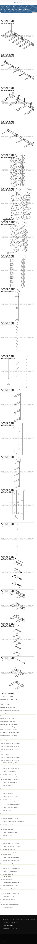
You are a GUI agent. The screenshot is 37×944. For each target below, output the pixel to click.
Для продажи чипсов (5, 799)
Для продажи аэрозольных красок (9, 818)
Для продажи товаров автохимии (9, 807)
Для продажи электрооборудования (9, 857)
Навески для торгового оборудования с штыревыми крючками (17, 305)
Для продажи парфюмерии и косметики (10, 846)
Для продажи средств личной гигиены (10, 868)
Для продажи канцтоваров (7, 829)
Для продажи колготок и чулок (8, 841)
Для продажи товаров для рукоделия (10, 860)
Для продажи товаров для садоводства (10, 863)
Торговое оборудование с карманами (10, 741)
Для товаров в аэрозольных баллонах (10, 882)
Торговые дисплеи (5, 704)
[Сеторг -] (18, 2)
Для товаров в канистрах (6, 879)
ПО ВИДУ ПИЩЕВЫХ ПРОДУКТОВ (9, 763)
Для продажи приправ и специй (8, 777)
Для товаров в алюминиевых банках (9, 904)
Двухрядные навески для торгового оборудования (17, 573)
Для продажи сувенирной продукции (10, 866)
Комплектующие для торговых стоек (9, 710)
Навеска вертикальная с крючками (17, 301)
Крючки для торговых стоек (7, 718)
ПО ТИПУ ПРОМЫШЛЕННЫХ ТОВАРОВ (10, 804)
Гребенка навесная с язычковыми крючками (17, 33)
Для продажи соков (5, 791)
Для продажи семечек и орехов (8, 782)
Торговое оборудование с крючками (10, 746)
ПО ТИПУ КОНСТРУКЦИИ (7, 696)
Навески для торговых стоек (7, 721)
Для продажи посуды (5, 854)
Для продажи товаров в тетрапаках (9, 796)
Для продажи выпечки (6, 765)
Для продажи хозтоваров (6, 874)
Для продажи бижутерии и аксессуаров (10, 813)
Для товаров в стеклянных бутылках (9, 893)
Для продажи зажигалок (6, 827)
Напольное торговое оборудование (9, 727)
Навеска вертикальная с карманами (17, 167)
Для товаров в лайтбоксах (7, 896)
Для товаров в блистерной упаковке (9, 888)
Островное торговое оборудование (9, 732)
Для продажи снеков (5, 788)
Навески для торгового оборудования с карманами (17, 171)
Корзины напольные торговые (8, 716)
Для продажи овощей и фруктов (8, 771)
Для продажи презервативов (7, 849)
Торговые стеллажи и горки (7, 752)
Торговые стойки (4, 754)
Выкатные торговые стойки (7, 702)
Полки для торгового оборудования (9, 735)
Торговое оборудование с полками (9, 749)
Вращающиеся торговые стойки (8, 699)
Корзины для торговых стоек (7, 713)
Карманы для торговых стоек (7, 707)
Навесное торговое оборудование (9, 724)
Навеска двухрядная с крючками (17, 569)
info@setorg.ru (10, 925)
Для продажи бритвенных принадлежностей (12, 821)
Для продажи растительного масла (9, 779)
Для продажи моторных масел (8, 838)
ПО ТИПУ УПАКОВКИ (6, 877)
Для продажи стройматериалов (8, 871)
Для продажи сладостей (6, 785)
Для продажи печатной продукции (9, 852)
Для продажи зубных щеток (7, 824)
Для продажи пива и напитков (8, 774)
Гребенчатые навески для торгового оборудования (17, 37)
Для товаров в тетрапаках (6, 907)
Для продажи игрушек (6, 835)
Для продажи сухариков (6, 793)
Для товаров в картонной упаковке (9, 885)
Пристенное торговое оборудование (10, 738)
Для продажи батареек (6, 810)
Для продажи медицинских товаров (9, 843)
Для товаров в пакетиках (6, 891)
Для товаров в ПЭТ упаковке (7, 899)
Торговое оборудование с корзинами (10, 743)
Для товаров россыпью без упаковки (9, 902)
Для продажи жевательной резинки (9, 768)
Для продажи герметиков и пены (8, 832)
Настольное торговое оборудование (10, 729)
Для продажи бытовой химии (8, 816)
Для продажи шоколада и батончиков (10, 802)
